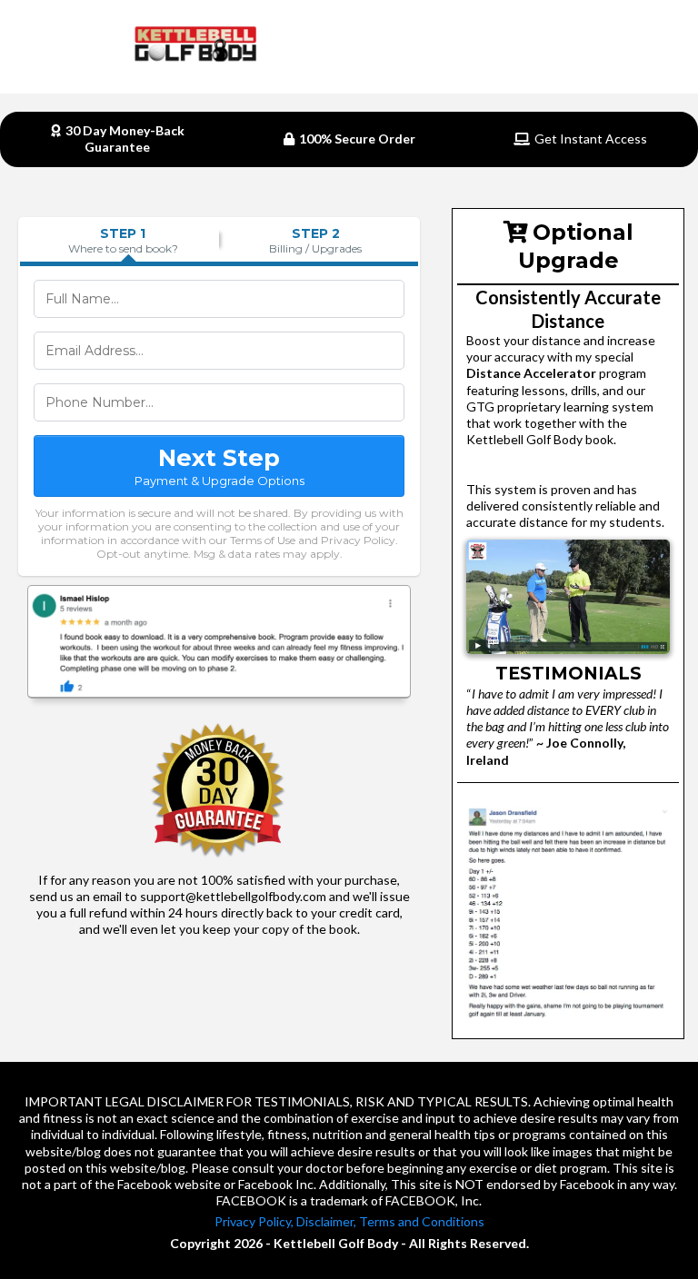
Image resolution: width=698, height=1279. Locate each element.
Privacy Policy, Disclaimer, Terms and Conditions (349, 1221)
